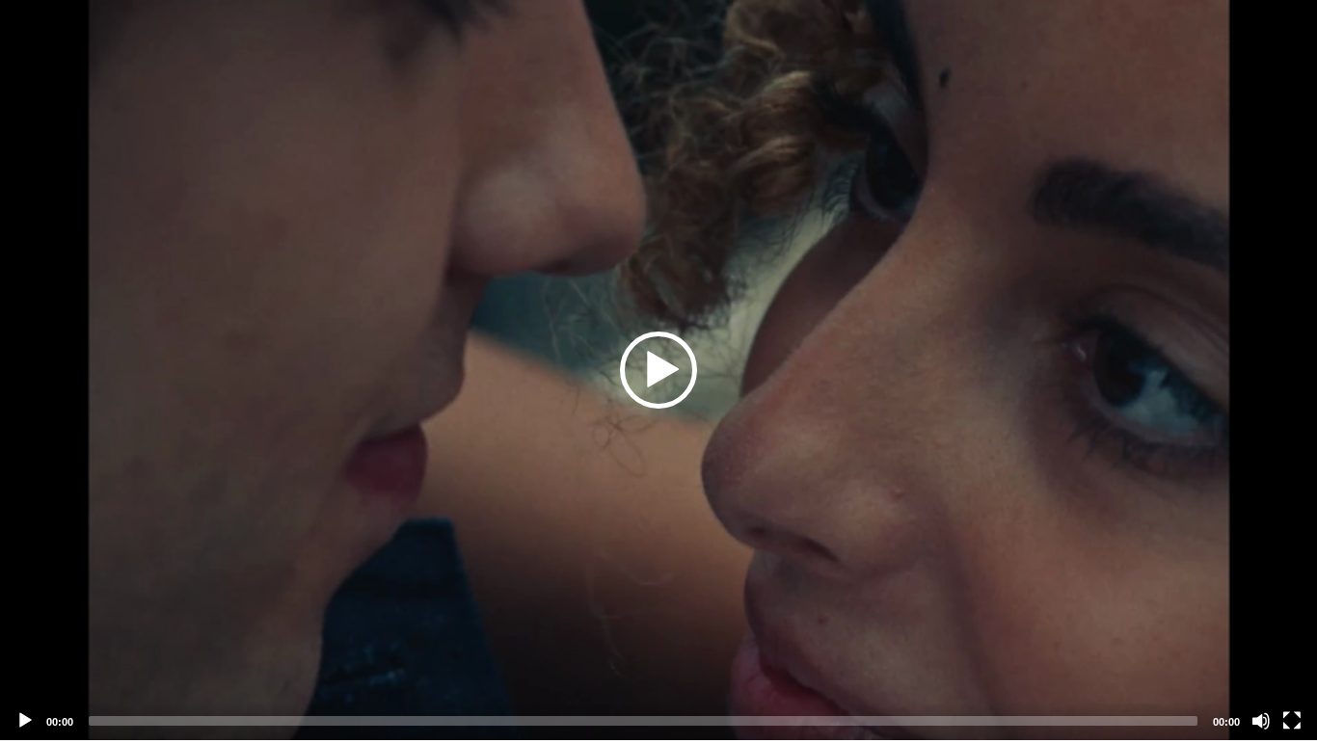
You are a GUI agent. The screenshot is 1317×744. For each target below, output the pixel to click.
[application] (658, 370)
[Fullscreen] (1292, 721)
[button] (658, 370)
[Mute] (1261, 721)
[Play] (25, 721)
